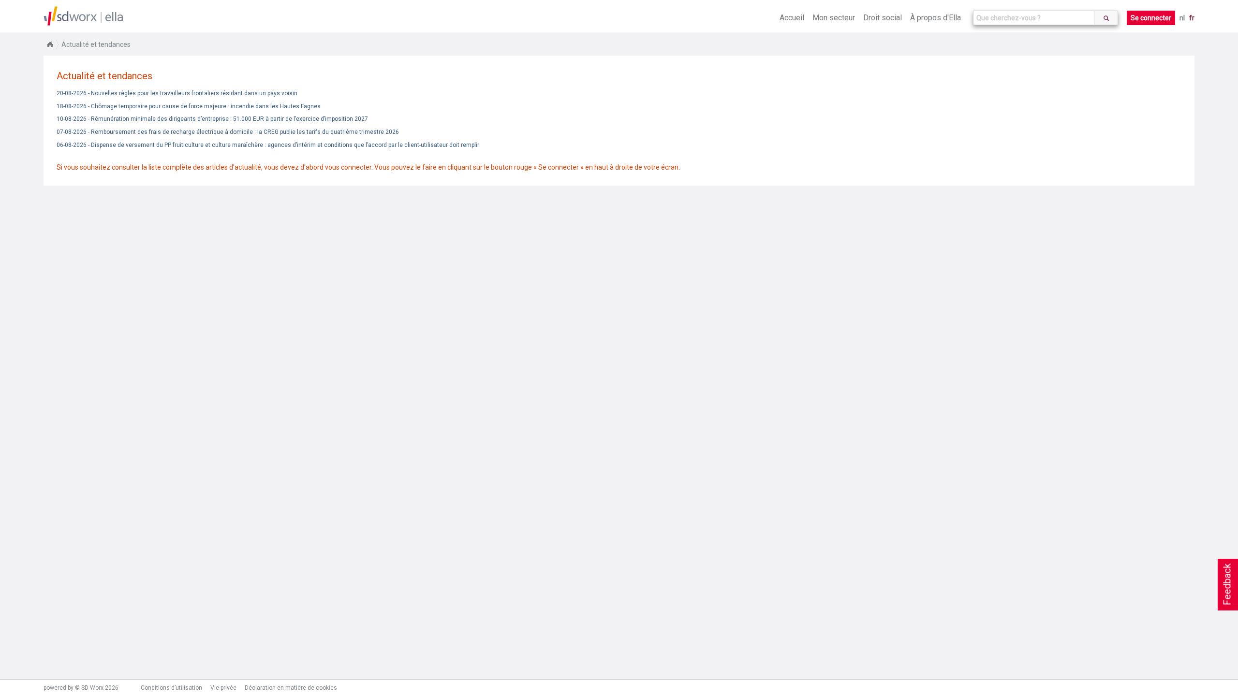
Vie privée (223, 687)
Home (50, 44)
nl (1182, 18)
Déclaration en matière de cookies (291, 687)
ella (114, 17)
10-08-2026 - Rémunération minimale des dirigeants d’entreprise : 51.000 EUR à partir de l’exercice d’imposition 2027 (212, 119)
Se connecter (1151, 18)
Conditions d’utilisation (171, 687)
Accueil (792, 17)
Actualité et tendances (96, 44)
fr (1191, 18)
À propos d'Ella (935, 17)
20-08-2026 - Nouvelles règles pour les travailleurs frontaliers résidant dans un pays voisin (177, 93)
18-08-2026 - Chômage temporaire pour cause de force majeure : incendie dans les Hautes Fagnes (189, 106)
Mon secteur (833, 17)
